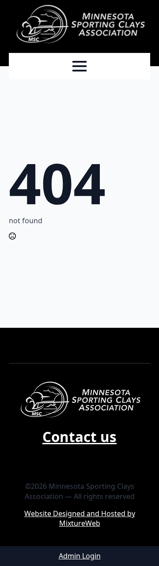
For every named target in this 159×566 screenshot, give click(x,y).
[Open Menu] (79, 66)
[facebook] (79, 457)
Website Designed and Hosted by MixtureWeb (79, 518)
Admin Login (80, 556)
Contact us (79, 436)
